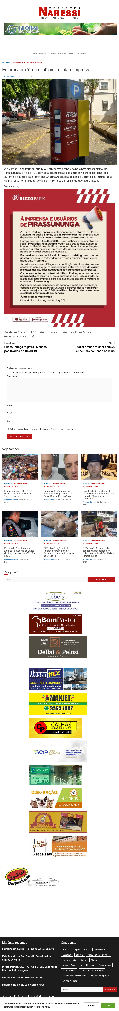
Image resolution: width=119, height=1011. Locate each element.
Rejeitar (91, 1005)
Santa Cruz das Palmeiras (74, 975)
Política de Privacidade (28, 996)
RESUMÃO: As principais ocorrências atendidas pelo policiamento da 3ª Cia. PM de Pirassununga (99, 524)
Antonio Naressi (10, 76)
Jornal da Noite (69, 959)
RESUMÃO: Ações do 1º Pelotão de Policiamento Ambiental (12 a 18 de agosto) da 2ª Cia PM (59, 524)
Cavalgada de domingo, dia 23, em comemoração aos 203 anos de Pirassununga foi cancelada (99, 467)
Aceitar (108, 1005)
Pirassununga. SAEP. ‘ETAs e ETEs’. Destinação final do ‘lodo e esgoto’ (20, 467)
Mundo (94, 959)
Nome (10, 405)
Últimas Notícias (34, 62)
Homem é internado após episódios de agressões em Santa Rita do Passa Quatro (59, 467)
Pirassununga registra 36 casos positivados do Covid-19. (25, 347)
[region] (59, 1004)
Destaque (67, 954)
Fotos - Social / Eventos (99, 954)
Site (8, 421)
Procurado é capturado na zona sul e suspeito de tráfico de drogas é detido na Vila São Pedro (20, 524)
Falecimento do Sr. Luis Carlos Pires (23, 984)
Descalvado (99, 949)
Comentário (13, 376)
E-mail (10, 413)
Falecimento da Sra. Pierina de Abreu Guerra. (28, 949)
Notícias (6, 62)
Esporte (79, 954)
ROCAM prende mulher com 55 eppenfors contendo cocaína (94, 347)
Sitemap (7, 996)
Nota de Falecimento (72, 965)
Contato (49, 996)
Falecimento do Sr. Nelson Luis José (23, 977)
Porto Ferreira (69, 970)
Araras (66, 949)
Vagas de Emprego (100, 975)
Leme (83, 959)
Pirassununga (18, 62)
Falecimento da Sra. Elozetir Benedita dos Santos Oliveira (26, 957)
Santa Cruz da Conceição (92, 970)
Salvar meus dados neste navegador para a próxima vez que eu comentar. (43, 429)
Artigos (76, 949)
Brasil (86, 949)
